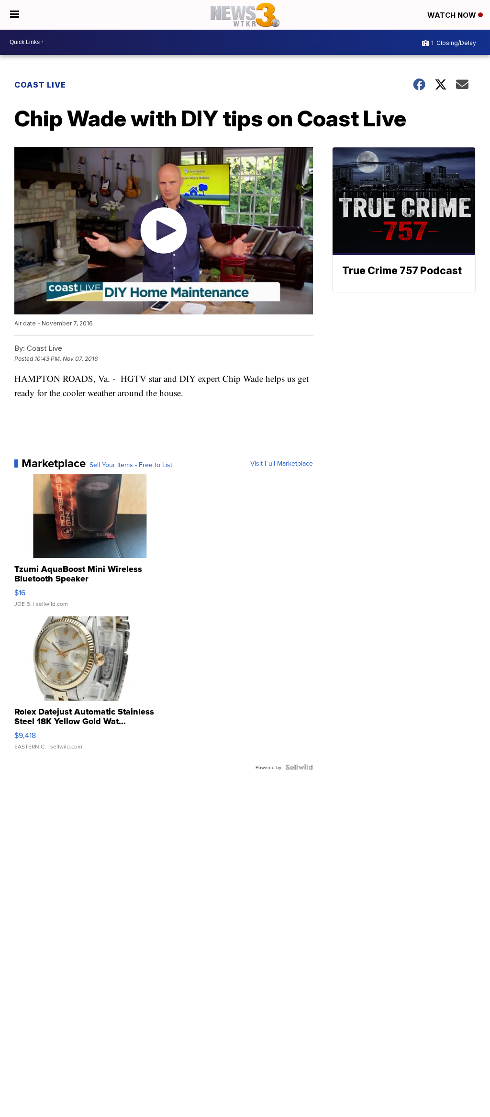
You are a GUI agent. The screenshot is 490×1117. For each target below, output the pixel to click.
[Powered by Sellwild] (299, 767)
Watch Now (452, 15)
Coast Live (40, 84)
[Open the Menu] (14, 15)
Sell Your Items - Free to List (130, 464)
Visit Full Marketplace (281, 463)
